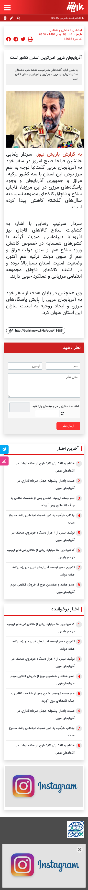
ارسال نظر (68, 426)
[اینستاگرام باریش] (44, 786)
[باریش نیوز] (75, 7)
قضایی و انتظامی (59, 30)
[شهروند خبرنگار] (11, 18)
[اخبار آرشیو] (5, 18)
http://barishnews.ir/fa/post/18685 (39, 330)
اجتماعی (77, 30)
